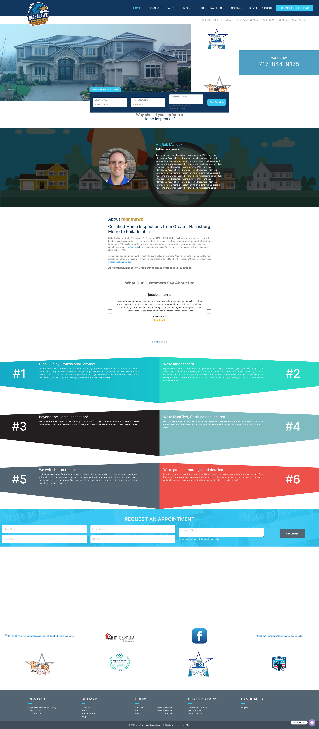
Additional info (211, 8)
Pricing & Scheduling (294, 8)
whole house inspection (119, 262)
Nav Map (186, 725)
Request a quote (261, 8)
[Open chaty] (312, 722)
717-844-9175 (279, 64)
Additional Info (88, 713)
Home (137, 8)
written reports (134, 247)
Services (153, 8)
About (172, 8)
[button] (152, 342)
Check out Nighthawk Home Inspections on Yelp (279, 636)
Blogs (187, 8)
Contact (237, 8)
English (244, 707)
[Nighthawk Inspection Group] (37, 13)
